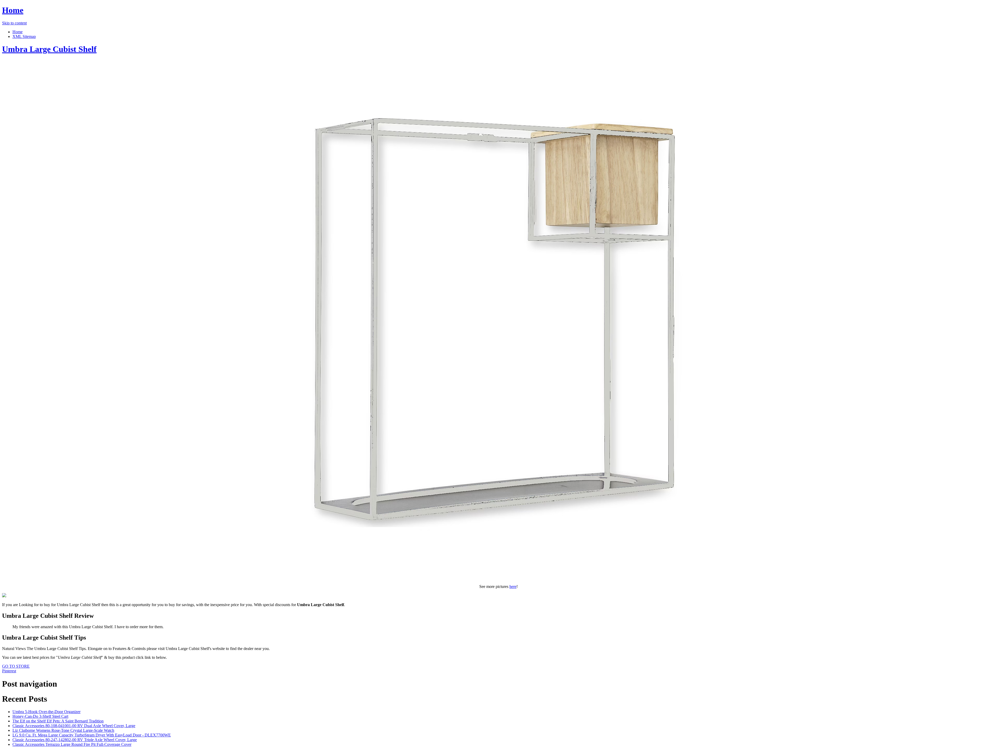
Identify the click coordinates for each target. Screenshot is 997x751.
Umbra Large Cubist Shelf (49, 49)
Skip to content (14, 23)
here (512, 586)
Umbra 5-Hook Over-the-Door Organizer (46, 711)
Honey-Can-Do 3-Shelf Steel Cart (40, 716)
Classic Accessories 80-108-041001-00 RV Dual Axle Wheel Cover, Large (73, 725)
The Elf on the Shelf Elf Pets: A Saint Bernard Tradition (58, 721)
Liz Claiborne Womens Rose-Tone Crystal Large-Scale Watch (63, 730)
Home (12, 10)
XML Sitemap (24, 36)
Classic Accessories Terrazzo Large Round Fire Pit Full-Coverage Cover (71, 744)
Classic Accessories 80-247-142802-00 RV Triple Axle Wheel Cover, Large (74, 739)
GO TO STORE (16, 666)
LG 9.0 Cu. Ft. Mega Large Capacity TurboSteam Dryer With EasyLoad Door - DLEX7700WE (91, 735)
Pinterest (9, 671)
